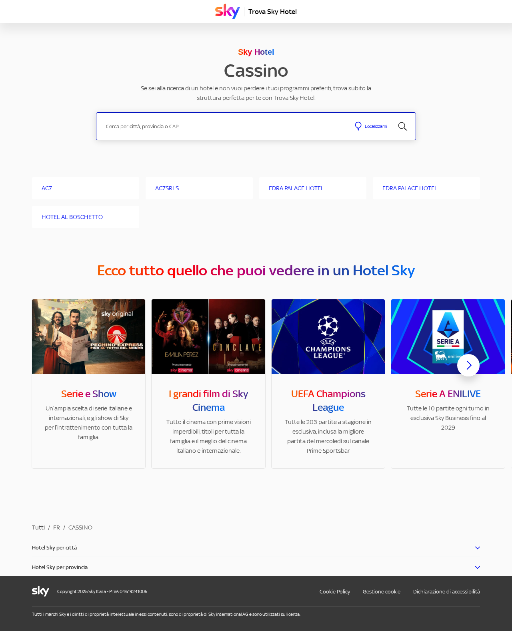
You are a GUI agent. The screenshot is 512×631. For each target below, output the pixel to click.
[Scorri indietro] (44, 370)
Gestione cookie (381, 591)
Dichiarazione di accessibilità (446, 591)
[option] (88, 383)
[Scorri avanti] (468, 371)
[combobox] (223, 126)
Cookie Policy (335, 591)
